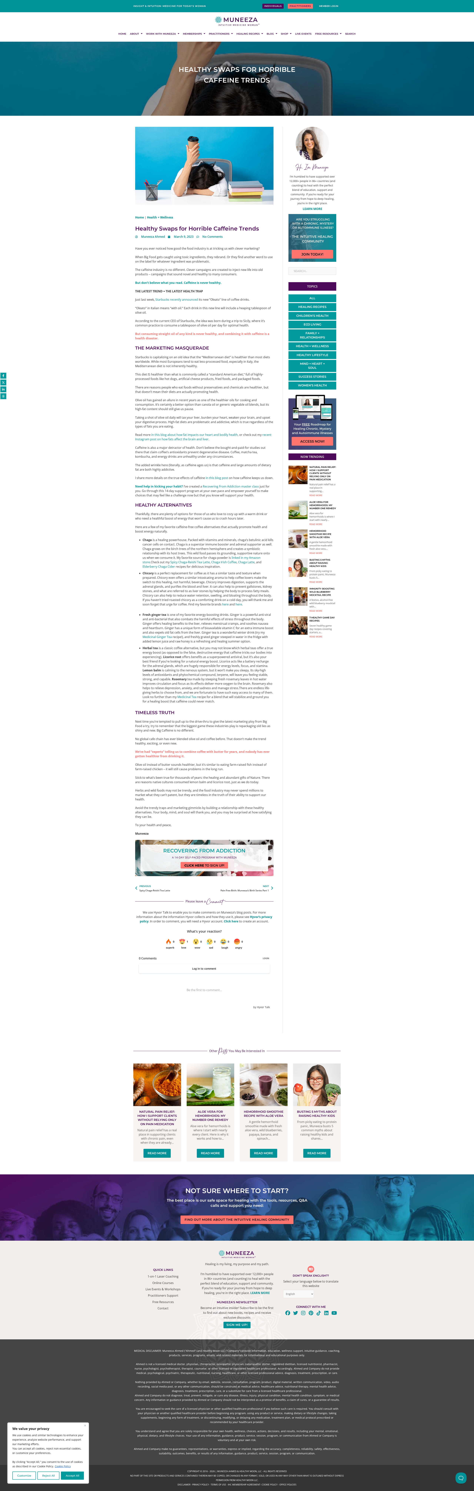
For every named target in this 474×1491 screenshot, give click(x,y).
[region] (48, 1453)
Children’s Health (312, 316)
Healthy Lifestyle (312, 355)
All (312, 298)
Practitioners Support (163, 1295)
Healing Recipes (248, 33)
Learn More (312, 209)
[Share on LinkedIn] (3, 389)
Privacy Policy (200, 1484)
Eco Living (312, 324)
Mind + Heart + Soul (312, 366)
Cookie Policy (63, 1466)
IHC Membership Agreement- (245, 1484)
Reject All (48, 1475)
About (134, 33)
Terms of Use (218, 1484)
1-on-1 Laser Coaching (163, 1276)
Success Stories (312, 376)
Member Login (328, 6)
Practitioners (219, 33)
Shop (284, 33)
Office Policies (287, 1484)
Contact (163, 1308)
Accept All (72, 1475)
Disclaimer (184, 1484)
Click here (231, 921)
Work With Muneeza (161, 33)
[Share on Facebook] (3, 376)
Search (350, 33)
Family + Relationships (312, 335)
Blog (270, 33)
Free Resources (326, 33)
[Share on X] (3, 382)
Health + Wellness (160, 217)
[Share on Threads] (3, 396)
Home (122, 33)
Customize (24, 1475)
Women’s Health (312, 385)
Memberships (192, 33)
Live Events (303, 33)
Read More (315, 495)
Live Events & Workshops (163, 1289)
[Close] (85, 1425)
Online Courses (163, 1283)
